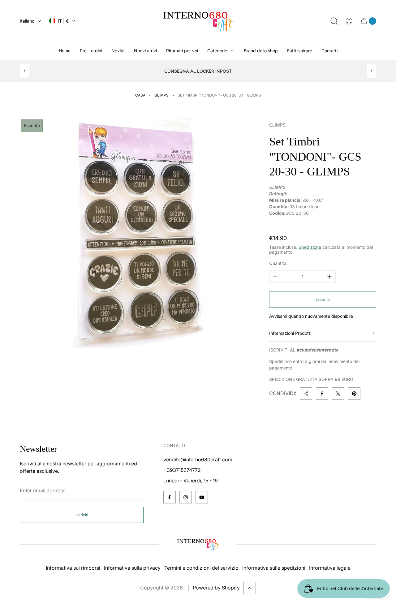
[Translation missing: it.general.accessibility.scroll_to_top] (249, 588)
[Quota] (306, 393)
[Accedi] (349, 21)
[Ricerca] (334, 21)
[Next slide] (371, 71)
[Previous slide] (24, 71)
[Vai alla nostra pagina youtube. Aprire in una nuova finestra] (202, 497)
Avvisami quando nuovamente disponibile (311, 316)
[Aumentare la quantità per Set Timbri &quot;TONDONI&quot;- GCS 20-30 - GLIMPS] (329, 277)
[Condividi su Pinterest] (354, 393)
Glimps (161, 95)
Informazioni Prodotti (290, 333)
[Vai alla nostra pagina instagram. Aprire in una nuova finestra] (185, 497)
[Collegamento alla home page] (198, 544)
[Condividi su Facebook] (322, 393)
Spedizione (310, 247)
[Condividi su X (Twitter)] (338, 393)
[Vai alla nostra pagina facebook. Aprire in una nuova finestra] (169, 497)
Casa (140, 95)
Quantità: (278, 263)
